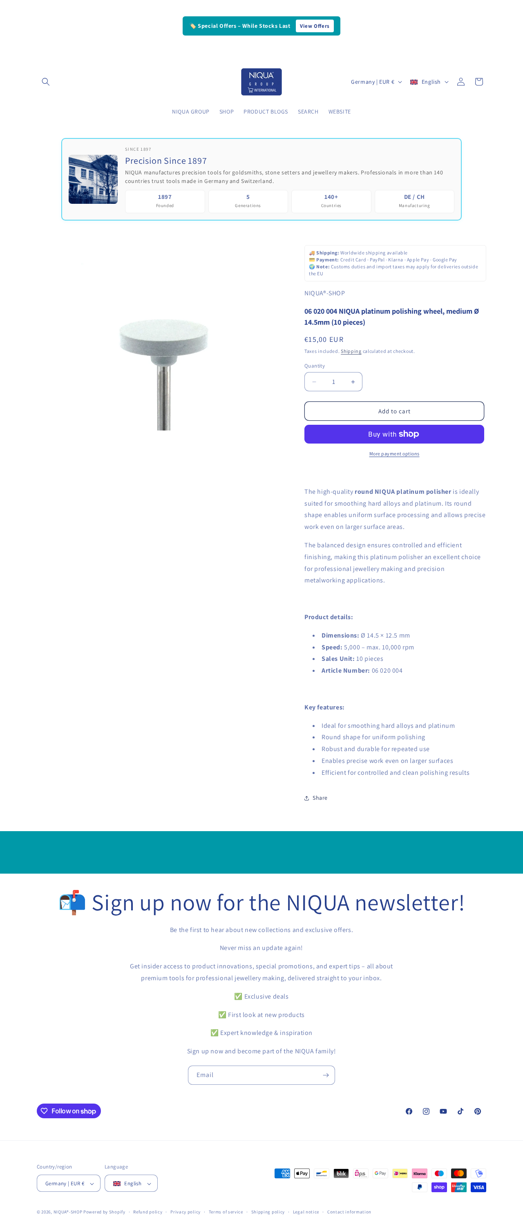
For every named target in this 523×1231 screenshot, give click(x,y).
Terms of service (226, 1212)
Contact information (349, 1212)
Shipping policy (268, 1212)
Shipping (351, 351)
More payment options (394, 453)
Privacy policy (185, 1212)
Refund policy (147, 1212)
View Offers (315, 25)
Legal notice (306, 1212)
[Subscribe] (326, 1075)
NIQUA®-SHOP (68, 1212)
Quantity (314, 365)
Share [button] (320, 797)
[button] (46, 82)
